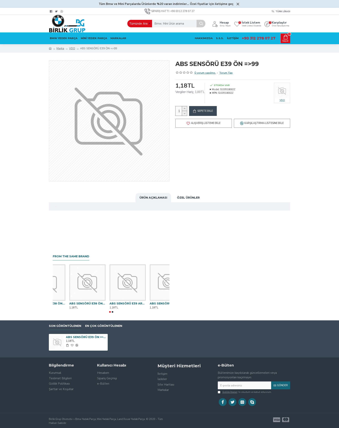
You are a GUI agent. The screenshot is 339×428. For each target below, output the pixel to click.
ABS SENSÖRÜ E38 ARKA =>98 (111, 303)
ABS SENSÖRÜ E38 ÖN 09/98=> (151, 303)
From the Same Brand (71, 256)
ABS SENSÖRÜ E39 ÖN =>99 (86, 337)
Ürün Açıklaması (153, 197)
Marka (60, 48)
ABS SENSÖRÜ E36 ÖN (69, 303)
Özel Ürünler (188, 197)
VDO (72, 48)
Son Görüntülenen (65, 326)
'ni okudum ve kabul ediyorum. (247, 392)
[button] (110, 312)
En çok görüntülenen (103, 326)
